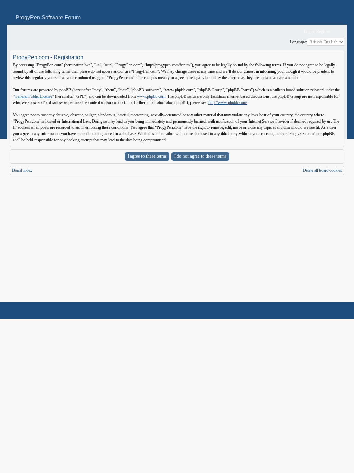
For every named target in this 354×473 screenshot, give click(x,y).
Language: (298, 41)
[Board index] (14, 31)
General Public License (33, 96)
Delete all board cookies (322, 170)
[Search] (277, 31)
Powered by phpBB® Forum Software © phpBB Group (334, 310)
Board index (22, 170)
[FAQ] (288, 31)
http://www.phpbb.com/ (227, 102)
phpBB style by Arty (313, 310)
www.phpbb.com (151, 96)
